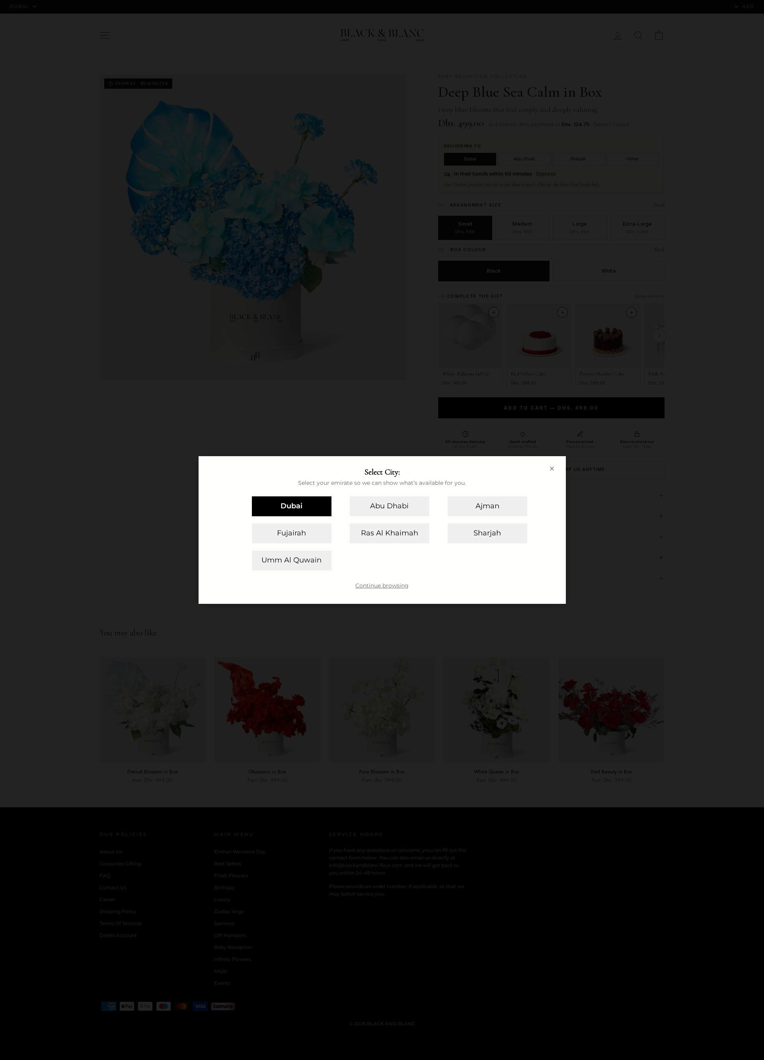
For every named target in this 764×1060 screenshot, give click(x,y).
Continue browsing (382, 585)
